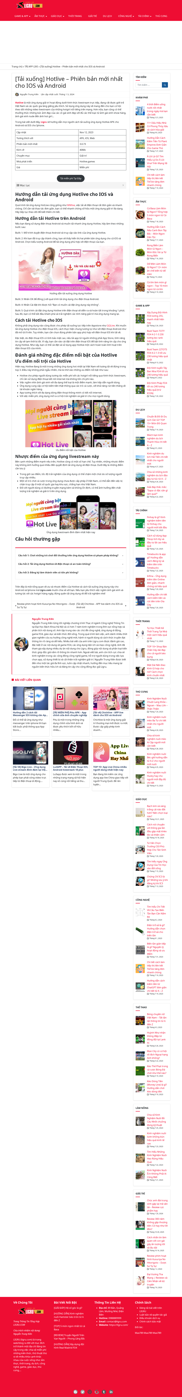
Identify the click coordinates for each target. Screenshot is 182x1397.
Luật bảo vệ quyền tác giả (153, 1314)
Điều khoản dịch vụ (149, 1318)
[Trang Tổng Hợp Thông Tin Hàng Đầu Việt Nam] (29, 5)
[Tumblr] (104, 1392)
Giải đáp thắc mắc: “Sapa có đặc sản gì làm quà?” (157, 490)
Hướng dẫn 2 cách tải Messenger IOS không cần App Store (30, 714)
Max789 (139, 1332)
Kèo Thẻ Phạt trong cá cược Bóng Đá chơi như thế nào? (157, 1070)
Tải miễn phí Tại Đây (70, 178)
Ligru (44, 122)
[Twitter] (82, 1392)
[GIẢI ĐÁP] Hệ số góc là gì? (68, 1307)
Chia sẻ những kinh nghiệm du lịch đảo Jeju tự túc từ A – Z (157, 475)
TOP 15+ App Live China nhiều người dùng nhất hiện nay (110, 768)
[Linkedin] (111, 1392)
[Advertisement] (91, 42)
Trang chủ (17, 66)
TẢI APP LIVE (31, 66)
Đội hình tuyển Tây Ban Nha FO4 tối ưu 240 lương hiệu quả (157, 371)
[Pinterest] (90, 1392)
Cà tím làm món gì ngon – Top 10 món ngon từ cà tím (157, 286)
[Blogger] (75, 1392)
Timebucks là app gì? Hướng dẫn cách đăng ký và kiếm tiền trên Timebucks (156, 561)
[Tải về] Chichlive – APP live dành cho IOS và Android (108, 714)
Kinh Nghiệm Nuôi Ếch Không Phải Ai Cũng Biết (157, 1174)
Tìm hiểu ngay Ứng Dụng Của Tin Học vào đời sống (157, 865)
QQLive (111, 325)
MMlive (71, 205)
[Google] (97, 1392)
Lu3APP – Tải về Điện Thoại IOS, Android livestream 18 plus (70, 768)
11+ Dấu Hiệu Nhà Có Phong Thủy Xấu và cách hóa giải (157, 126)
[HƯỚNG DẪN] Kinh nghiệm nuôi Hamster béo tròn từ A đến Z (69, 1317)
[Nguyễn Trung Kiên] (21, 643)
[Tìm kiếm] (165, 85)
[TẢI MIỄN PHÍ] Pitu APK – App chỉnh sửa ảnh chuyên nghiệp (70, 714)
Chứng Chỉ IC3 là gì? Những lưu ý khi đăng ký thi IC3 (157, 880)
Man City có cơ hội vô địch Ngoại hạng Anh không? (157, 1055)
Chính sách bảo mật (150, 1321)
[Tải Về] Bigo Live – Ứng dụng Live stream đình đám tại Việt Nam (29, 768)
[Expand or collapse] (123, 185)
